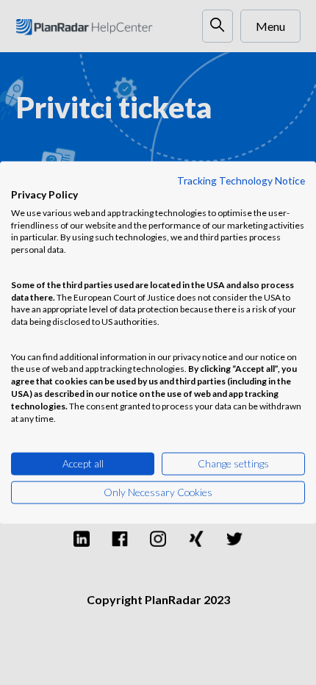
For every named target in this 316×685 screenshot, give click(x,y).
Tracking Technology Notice (241, 180)
